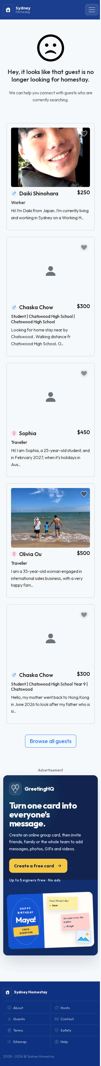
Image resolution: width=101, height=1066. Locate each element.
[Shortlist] (84, 133)
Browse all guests (51, 741)
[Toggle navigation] (91, 9)
